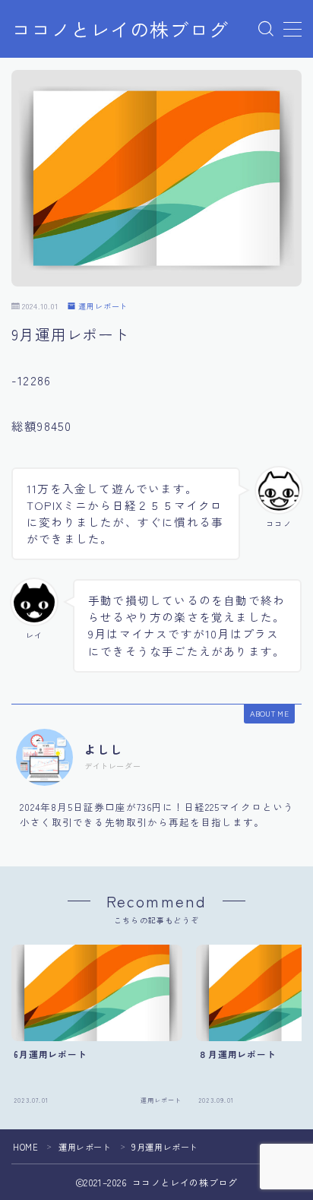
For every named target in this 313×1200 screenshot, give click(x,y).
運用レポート (103, 306)
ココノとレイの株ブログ (120, 29)
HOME (25, 1147)
